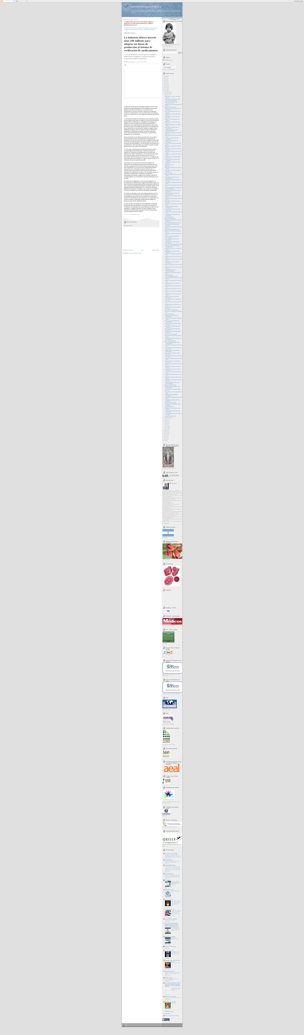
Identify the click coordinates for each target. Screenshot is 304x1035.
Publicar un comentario (128, 225)
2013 (165, 433)
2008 (165, 440)
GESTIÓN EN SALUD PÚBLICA (146, 7)
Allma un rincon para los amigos (172, 1015)
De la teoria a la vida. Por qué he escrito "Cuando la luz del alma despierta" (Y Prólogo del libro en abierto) (176, 903)
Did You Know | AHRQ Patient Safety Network (173, 244)
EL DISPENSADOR (169, 859)
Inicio (142, 250)
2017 (165, 89)
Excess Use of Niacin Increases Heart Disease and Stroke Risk (175, 929)
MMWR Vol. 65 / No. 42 (169, 164)
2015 (165, 430)
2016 (165, 90)
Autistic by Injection (169, 950)
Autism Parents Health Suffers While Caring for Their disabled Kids (175, 952)
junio (166, 421)
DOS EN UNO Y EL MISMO (170, 920)
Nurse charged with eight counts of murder (173, 222)
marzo (166, 426)
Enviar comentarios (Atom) (136, 253)
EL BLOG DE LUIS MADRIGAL (171, 918)
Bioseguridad (168, 880)
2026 (165, 76)
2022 (165, 81)
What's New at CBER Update (170, 340)
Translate (172, 69)
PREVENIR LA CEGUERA (170, 936)
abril (166, 424)
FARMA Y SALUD (168, 977)
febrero (166, 427)
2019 (165, 86)
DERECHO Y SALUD (169, 889)
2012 (165, 434)
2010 (165, 437)
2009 (165, 439)
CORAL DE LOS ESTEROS (170, 996)
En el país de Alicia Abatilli (170, 946)
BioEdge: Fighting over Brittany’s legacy (172, 229)
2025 (165, 77)
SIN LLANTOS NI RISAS (175, 962)
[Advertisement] (135, 238)
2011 (165, 436)
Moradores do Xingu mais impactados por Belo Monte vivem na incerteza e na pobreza (172, 973)
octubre (166, 94)
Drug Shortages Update (169, 313)
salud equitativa (174, 483)
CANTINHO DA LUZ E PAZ (170, 1001)
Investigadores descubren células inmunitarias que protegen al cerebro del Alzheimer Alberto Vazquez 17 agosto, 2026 (173, 855)
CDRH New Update (168, 172)
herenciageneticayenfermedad (171, 853)
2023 (165, 80)
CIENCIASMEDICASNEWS (170, 865)
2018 (165, 87)
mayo (166, 423)
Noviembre (167, 947)
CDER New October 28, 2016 (170, 402)
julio (166, 420)
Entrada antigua (155, 250)
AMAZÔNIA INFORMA (169, 971)
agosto (166, 418)
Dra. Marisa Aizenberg (169, 909)
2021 (165, 83)
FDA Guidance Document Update (171, 309)
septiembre (167, 417)
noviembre (167, 93)
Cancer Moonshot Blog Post (170, 218)
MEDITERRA (167, 1013)
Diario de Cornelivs (169, 899)
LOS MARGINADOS (169, 873)
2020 (165, 84)
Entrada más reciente (128, 250)
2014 (165, 431)
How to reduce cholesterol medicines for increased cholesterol (176, 989)
